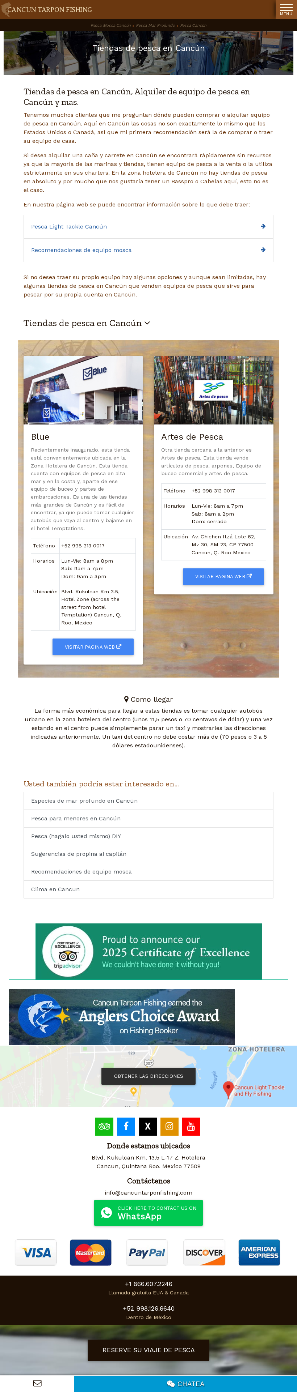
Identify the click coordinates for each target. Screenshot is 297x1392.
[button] (286, 9)
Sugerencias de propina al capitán (78, 853)
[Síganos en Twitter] (149, 1127)
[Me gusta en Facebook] (127, 1127)
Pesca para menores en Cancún (76, 818)
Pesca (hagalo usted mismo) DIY (76, 836)
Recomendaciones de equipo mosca (81, 250)
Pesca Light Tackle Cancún (69, 226)
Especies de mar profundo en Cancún (84, 800)
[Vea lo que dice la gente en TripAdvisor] (105, 1127)
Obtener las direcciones (148, 1076)
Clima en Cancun (55, 889)
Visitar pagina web (90, 647)
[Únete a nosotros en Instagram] (170, 1127)
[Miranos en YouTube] (192, 1127)
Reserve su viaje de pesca (149, 1350)
